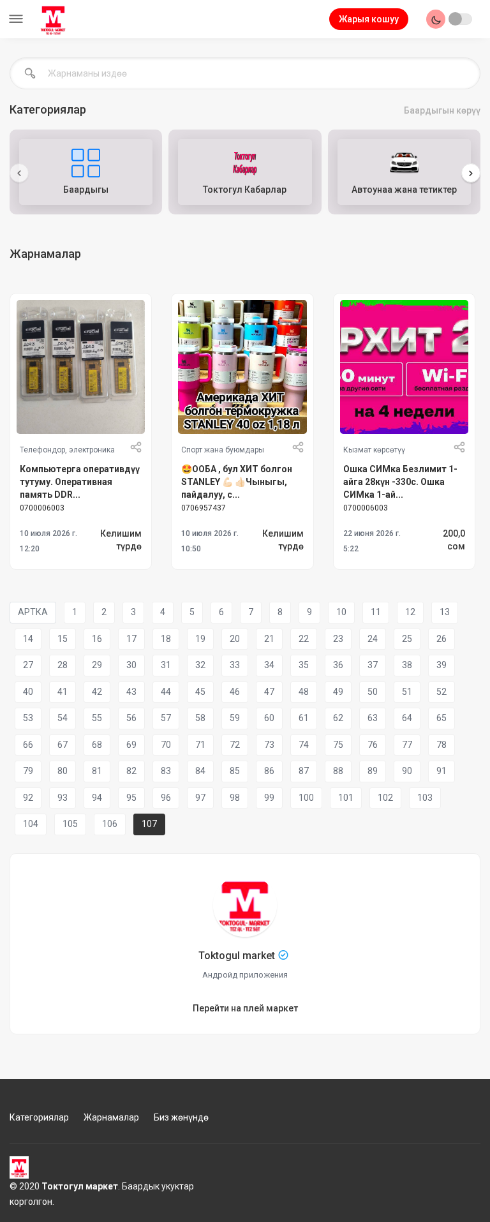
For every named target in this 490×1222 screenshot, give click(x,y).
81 (97, 771)
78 (441, 745)
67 (62, 745)
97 (200, 798)
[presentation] (19, 173)
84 (200, 771)
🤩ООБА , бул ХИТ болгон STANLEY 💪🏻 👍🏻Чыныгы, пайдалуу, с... (236, 480)
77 (407, 745)
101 (345, 798)
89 (373, 771)
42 (97, 692)
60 (269, 718)
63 (373, 718)
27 (28, 665)
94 (97, 798)
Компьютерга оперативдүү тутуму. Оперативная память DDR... (80, 480)
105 (70, 824)
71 (200, 745)
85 (235, 771)
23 (338, 639)
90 (407, 771)
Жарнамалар (111, 1117)
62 (338, 718)
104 (30, 824)
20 (235, 639)
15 (62, 639)
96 (166, 798)
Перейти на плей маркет (245, 1008)
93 (62, 798)
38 (407, 665)
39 (441, 665)
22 (304, 639)
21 (269, 639)
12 (410, 612)
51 (407, 692)
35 (304, 665)
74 (304, 745)
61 (304, 718)
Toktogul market (236, 956)
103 (425, 798)
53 (28, 718)
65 (441, 718)
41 (62, 692)
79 (28, 771)
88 (338, 771)
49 (338, 692)
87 (304, 771)
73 (269, 745)
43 (131, 692)
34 (269, 665)
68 (97, 745)
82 (131, 771)
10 (341, 612)
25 (407, 639)
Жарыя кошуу (369, 19)
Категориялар (39, 1117)
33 (235, 665)
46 (235, 692)
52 (441, 692)
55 (97, 718)
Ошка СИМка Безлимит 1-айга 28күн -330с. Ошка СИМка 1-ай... (400, 480)
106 (109, 824)
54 (62, 718)
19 (200, 639)
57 (166, 718)
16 (97, 639)
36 (338, 665)
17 (131, 639)
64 (407, 718)
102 (385, 798)
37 (373, 665)
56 (131, 718)
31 (166, 665)
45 (200, 692)
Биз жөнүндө (181, 1117)
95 (131, 798)
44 (166, 692)
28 (62, 665)
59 (235, 718)
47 (269, 692)
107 (149, 824)
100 (306, 798)
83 (166, 771)
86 (269, 771)
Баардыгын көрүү (442, 110)
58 (200, 718)
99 (269, 798)
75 (338, 745)
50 (373, 692)
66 (28, 745)
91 (441, 771)
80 (62, 771)
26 (441, 639)
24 (373, 639)
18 (166, 639)
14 (28, 639)
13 (445, 612)
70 (166, 745)
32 (200, 665)
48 (304, 692)
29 (97, 665)
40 (28, 692)
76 (373, 745)
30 (131, 665)
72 (235, 745)
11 (376, 612)
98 (235, 798)
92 (28, 798)
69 (131, 745)
